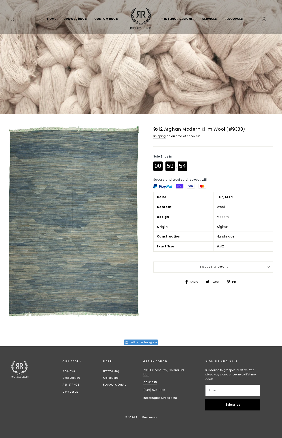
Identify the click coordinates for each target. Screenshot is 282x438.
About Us (69, 371)
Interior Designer (179, 19)
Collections (111, 378)
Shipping (159, 136)
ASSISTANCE (71, 384)
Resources (233, 19)
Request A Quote (213, 267)
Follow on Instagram (143, 342)
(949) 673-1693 (154, 390)
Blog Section (71, 378)
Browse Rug (111, 371)
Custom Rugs (106, 19)
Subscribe (232, 405)
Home (51, 19)
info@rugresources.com (160, 398)
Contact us (70, 391)
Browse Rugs (75, 19)
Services (209, 19)
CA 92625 (150, 382)
